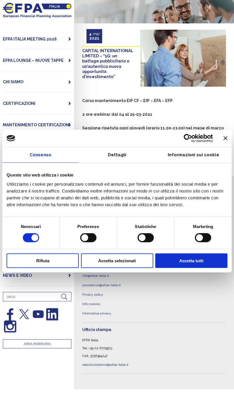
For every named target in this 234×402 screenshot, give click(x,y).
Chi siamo (13, 82)
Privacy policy (92, 291)
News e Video (17, 275)
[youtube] (38, 314)
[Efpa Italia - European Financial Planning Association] (37, 15)
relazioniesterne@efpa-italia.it (105, 356)
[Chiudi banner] (225, 138)
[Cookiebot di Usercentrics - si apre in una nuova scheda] (188, 138)
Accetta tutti (191, 260)
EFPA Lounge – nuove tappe (33, 60)
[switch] (88, 237)
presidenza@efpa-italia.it (101, 283)
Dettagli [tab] (117, 154)
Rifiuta (42, 260)
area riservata (37, 344)
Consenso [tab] (40, 154)
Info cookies (91, 298)
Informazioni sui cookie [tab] (193, 154)
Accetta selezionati (117, 260)
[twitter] (24, 314)
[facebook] (10, 314)
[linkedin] (52, 314)
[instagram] (10, 326)
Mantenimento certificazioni (36, 125)
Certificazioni (19, 103)
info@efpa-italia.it (95, 275)
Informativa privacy (96, 306)
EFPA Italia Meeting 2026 (30, 39)
